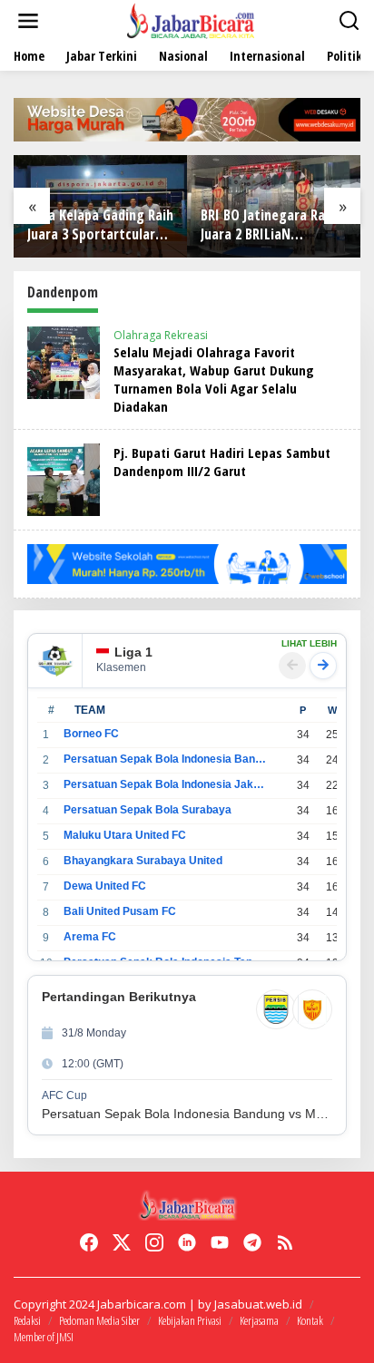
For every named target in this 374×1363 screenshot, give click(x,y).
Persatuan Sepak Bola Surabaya (147, 809)
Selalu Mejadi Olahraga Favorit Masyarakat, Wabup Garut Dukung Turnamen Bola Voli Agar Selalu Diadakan (213, 379)
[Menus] (28, 21)
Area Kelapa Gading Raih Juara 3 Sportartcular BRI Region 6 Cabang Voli (100, 225)
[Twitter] (121, 1242)
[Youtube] (219, 1242)
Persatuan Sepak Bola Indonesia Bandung (165, 759)
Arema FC (90, 936)
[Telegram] (252, 1242)
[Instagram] (154, 1242)
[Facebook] (89, 1242)
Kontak (310, 1320)
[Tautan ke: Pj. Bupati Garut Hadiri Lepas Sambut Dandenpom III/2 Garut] (63, 478)
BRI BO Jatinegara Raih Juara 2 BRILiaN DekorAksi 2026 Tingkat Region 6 (271, 225)
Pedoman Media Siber (99, 1320)
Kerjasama (259, 1320)
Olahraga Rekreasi (160, 335)
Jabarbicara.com (141, 1304)
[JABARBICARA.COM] (190, 19)
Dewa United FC (105, 886)
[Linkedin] (187, 1242)
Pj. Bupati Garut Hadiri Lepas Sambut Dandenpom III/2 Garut (221, 461)
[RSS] (285, 1242)
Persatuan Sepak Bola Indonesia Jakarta (165, 784)
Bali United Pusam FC (120, 911)
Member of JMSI (44, 1337)
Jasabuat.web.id (258, 1304)
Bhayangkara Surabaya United (143, 860)
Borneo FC (91, 733)
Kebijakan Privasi (189, 1320)
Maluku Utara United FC (125, 835)
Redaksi (27, 1320)
